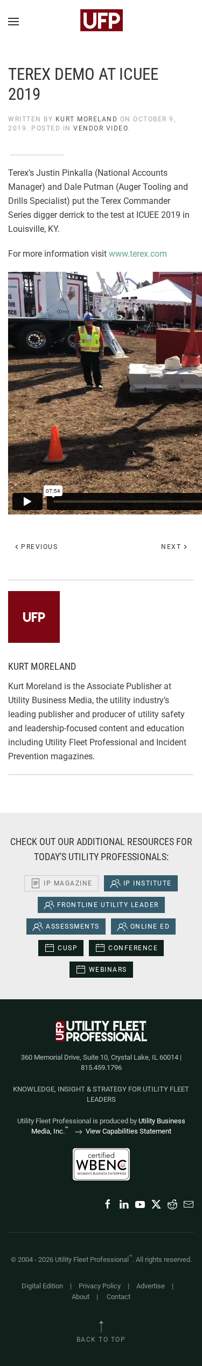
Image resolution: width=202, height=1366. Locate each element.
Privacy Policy (100, 1286)
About (80, 1297)
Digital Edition (42, 1286)
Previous (39, 547)
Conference (133, 948)
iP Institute (147, 883)
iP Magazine (68, 883)
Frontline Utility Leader (108, 905)
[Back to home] (101, 21)
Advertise (150, 1286)
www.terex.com (138, 254)
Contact (118, 1297)
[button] (13, 21)
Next (171, 547)
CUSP (68, 948)
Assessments (73, 926)
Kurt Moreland (86, 119)
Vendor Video (100, 128)
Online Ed (150, 926)
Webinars (108, 969)
